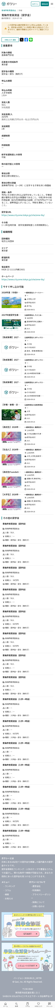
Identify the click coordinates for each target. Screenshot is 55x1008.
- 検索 (6, 894)
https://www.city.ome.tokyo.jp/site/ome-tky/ (23, 215)
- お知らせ (8, 898)
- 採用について (38, 902)
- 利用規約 (36, 890)
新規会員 (45, 4)
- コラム (7, 890)
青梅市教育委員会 (9, 10)
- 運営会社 (36, 886)
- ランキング (9, 886)
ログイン (35, 4)
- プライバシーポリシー (41, 896)
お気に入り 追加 (10, 40)
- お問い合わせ (38, 906)
